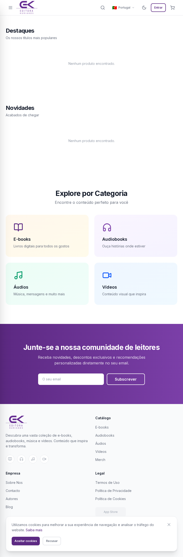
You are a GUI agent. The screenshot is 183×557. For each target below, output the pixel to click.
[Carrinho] (172, 7)
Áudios (100, 443)
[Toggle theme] (144, 7)
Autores (12, 499)
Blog (9, 507)
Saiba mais (34, 530)
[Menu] (10, 7)
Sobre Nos (14, 482)
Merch (100, 460)
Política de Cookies (110, 499)
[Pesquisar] (102, 7)
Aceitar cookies (26, 541)
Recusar (52, 541)
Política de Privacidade (113, 491)
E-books (102, 427)
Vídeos (101, 452)
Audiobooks (104, 435)
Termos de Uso (107, 482)
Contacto (13, 491)
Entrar (158, 7)
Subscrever (126, 379)
